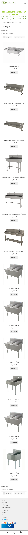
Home (4, 22)
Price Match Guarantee (6, 510)
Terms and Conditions (6, 507)
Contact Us (3, 509)
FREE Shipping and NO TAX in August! (14, 13)
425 (18, 37)
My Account (4, 512)
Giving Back (4, 502)
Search (14, 533)
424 (15, 37)
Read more (14, 294)
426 (21, 37)
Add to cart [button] (14, 72)
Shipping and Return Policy (7, 504)
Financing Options (5, 505)
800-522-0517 (5, 517)
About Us (3, 500)
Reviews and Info (5, 499)
